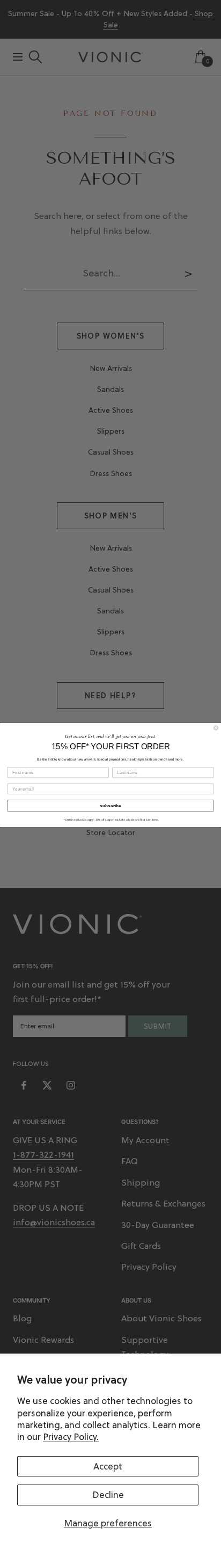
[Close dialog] (216, 728)
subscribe (110, 805)
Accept (107, 1466)
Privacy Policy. (71, 1436)
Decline (108, 1494)
